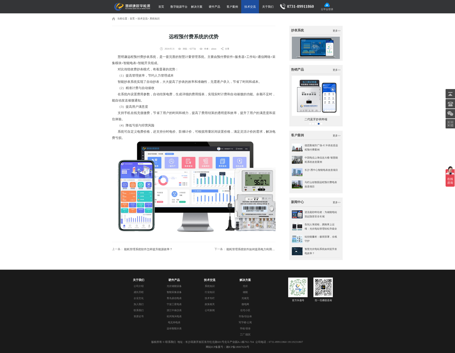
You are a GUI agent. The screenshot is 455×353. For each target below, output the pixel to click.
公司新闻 (210, 310)
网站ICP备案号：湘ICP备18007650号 (227, 347)
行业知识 (210, 292)
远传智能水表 (174, 328)
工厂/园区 (245, 334)
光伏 (245, 286)
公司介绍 (139, 286)
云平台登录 (327, 9)
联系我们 (139, 310)
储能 (245, 292)
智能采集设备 (174, 292)
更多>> (337, 30)
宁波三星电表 (174, 304)
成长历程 (139, 292)
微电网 (245, 304)
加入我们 (139, 304)
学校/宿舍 (245, 328)
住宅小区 (245, 310)
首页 (161, 6)
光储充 (245, 298)
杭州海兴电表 (174, 316)
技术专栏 (210, 298)
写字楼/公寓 (245, 322)
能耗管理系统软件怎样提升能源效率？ (148, 249)
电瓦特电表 (174, 322)
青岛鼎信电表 (174, 298)
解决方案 (196, 6)
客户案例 (232, 6)
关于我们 (268, 6)
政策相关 (210, 304)
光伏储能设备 (174, 286)
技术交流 (250, 6)
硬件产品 (214, 6)
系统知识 (155, 18)
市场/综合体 (245, 316)
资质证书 (139, 316)
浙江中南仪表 (174, 310)
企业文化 (139, 298)
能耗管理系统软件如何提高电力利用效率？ (250, 249)
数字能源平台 (179, 6)
